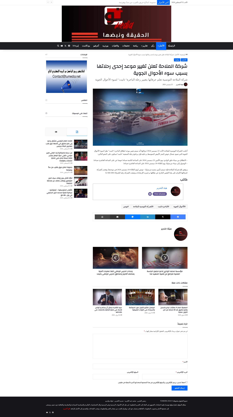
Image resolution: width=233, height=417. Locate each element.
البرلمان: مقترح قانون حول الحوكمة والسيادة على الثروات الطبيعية (142, 308)
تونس (125, 206)
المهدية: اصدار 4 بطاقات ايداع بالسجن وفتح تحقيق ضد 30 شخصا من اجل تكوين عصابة (173, 310)
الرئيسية (183, 54)
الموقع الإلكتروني (132, 372)
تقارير (145, 46)
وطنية (177, 60)
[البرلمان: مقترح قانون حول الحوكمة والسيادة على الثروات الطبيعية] (140, 297)
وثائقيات (115, 46)
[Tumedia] (116, 24)
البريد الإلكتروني (181, 372)
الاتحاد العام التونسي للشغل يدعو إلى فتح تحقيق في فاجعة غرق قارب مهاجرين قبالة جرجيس (59, 143)
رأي (152, 46)
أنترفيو (96, 46)
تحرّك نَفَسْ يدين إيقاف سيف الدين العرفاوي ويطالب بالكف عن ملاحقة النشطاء (122, 2)
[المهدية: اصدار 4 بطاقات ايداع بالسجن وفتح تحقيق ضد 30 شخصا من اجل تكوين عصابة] (172, 297)
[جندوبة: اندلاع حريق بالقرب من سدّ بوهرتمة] (80, 170)
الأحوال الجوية (179, 206)
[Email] (150, 194)
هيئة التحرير (179, 84)
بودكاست (86, 46)
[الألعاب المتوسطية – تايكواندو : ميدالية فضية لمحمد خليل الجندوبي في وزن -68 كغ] (80, 193)
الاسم (185, 362)
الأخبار (161, 46)
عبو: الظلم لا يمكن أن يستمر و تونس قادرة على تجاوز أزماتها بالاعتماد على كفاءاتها (108, 310)
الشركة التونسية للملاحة (142, 206)
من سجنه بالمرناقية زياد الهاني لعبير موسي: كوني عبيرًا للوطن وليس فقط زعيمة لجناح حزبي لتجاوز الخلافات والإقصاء (59, 156)
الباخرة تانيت (163, 206)
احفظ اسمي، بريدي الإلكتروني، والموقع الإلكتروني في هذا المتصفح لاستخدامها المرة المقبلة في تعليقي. (152, 382)
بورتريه (105, 46)
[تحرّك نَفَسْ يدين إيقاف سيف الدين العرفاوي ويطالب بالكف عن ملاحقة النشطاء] (80, 181)
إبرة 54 (76, 46)
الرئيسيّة (171, 46)
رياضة (135, 46)
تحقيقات (126, 46)
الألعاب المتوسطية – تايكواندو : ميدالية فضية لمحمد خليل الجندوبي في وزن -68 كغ (59, 192)
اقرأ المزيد (66, 409)
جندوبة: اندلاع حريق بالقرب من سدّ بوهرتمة (60, 169)
